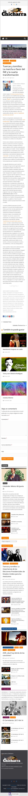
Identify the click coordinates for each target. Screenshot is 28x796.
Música (21, 647)
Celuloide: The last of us (19, 325)
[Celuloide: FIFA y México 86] (5, 516)
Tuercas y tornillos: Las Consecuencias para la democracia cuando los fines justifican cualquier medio (17, 600)
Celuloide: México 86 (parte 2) (13, 487)
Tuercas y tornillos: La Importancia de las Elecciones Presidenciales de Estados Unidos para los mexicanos (14, 571)
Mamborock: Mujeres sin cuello (13, 349)
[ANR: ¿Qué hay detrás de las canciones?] (14, 638)
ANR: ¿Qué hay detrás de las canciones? (13, 654)
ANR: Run (13, 682)
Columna (16, 647)
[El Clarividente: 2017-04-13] (5, 729)
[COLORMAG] (11, 757)
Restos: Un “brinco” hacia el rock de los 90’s (17, 669)
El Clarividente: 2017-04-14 (13, 720)
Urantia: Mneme (8, 398)
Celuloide (5, 483)
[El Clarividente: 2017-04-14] (14, 708)
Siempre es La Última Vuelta (17, 676)
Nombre (4, 438)
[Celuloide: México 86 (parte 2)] (14, 474)
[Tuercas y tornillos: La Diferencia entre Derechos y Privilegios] (5, 621)
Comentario (4, 419)
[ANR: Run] (5, 683)
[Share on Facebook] (3, 81)
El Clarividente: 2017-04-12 (17, 734)
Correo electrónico (6, 445)
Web (2, 451)
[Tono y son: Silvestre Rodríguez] (14, 358)
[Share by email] (13, 81)
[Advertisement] (14, 27)
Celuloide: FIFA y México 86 (17, 514)
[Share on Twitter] (5, 81)
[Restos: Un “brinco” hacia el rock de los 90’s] (5, 670)
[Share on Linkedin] (11, 81)
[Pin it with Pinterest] (9, 81)
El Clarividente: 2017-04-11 (17, 740)
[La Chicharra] (3, 38)
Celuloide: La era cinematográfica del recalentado (15, 529)
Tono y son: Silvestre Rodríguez (12, 373)
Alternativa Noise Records (8, 647)
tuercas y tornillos (7, 63)
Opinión (4, 649)
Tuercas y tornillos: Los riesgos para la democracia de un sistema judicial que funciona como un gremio (18, 611)
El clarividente (6, 717)
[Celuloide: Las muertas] (5, 523)
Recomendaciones (11, 649)
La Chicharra (13, 717)
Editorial (12, 77)
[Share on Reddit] (7, 81)
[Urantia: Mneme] (14, 382)
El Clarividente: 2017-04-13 (17, 728)
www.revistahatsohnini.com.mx (9, 311)
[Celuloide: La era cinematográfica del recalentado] (5, 531)
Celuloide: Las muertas (16, 521)
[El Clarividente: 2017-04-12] (5, 735)
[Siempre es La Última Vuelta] (5, 677)
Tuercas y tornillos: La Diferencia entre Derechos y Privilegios (17, 620)
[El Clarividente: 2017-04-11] (5, 741)
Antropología (6, 60)
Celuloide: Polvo (7, 322)
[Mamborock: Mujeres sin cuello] (14, 334)
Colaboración (13, 60)
